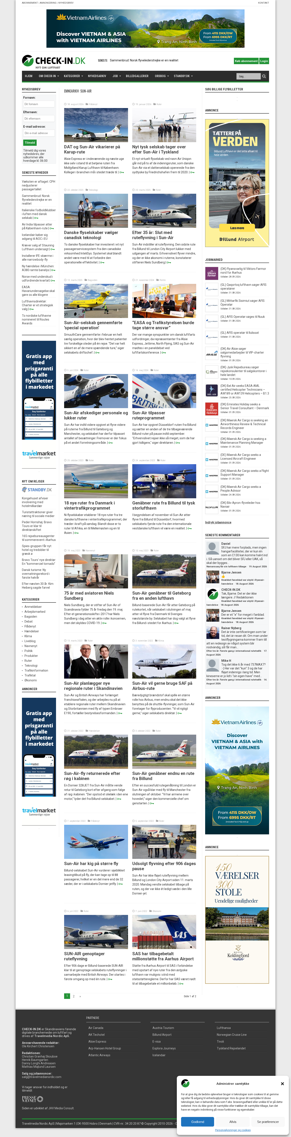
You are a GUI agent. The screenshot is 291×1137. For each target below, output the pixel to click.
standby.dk (182, 76)
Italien (114, 60)
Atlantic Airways (99, 1055)
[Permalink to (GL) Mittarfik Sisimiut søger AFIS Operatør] (211, 311)
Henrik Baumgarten (35, 1060)
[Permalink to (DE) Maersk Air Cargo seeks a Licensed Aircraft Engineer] (211, 465)
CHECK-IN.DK (230, 589)
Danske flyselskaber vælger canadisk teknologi (91, 235)
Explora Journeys (164, 1048)
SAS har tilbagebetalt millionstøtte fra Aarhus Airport (163, 956)
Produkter (31, 655)
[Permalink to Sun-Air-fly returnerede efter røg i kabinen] (96, 767)
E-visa (157, 1041)
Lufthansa (224, 1028)
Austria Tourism (163, 1028)
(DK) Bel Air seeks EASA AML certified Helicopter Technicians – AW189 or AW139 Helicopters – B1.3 (244, 389)
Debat (28, 621)
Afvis (232, 1122)
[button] (282, 1084)
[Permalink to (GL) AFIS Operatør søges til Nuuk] (211, 327)
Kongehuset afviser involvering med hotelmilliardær (35, 502)
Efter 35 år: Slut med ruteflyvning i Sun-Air (153, 235)
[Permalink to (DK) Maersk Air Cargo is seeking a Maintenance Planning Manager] (211, 449)
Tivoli (220, 1041)
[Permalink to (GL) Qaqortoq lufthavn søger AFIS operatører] (211, 295)
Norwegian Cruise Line (232, 1034)
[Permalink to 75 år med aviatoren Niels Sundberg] (96, 587)
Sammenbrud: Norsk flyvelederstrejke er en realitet (37, 199)
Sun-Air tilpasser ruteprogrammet (148, 415)
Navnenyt (90, 550)
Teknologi (93, 190)
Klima (161, 641)
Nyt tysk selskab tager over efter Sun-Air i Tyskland (159, 149)
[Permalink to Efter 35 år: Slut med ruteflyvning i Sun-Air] (164, 226)
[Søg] (264, 76)
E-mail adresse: (34, 126)
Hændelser (94, 731)
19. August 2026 (258, 566)
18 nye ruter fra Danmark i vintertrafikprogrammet (89, 505)
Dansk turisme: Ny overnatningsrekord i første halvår (36, 573)
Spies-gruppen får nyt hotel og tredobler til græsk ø (36, 549)
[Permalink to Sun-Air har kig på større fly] (96, 858)
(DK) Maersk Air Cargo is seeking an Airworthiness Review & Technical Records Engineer (244, 424)
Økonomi (157, 911)
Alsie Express (97, 1041)
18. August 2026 (245, 583)
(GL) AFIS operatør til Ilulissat (239, 332)
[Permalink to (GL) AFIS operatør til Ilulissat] (211, 343)
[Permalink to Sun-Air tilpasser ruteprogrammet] (164, 407)
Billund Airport (162, 1034)
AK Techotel (96, 1034)
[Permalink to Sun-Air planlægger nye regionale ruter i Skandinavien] (96, 677)
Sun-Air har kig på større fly (91, 863)
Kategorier (72, 76)
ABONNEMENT (30, 2)
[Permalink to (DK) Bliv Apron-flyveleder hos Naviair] (211, 513)
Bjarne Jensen (231, 572)
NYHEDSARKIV (97, 76)
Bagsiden (92, 280)
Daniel (225, 543)
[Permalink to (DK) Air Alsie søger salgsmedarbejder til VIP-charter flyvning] (211, 359)
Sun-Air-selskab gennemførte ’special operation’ (93, 325)
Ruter (159, 104)
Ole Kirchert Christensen (38, 1046)
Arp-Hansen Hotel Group (104, 1048)
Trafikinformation (36, 670)
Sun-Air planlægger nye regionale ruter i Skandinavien (93, 686)
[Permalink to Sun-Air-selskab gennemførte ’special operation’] (96, 317)
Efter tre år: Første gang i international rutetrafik (233, 651)
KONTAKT (263, 2)
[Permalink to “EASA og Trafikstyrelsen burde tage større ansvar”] (164, 317)
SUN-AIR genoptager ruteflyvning (84, 956)
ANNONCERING (48, 2)
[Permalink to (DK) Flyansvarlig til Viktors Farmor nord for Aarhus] (211, 279)
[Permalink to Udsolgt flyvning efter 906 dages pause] (164, 858)
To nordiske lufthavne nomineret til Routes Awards (36, 319)
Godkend (197, 1122)
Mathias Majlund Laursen (39, 1066)
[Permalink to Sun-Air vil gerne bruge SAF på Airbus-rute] (164, 677)
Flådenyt (93, 104)
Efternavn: (30, 112)
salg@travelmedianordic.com (41, 1077)
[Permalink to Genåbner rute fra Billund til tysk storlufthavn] (164, 497)
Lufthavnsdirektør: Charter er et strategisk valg (37, 305)
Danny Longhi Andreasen (39, 1063)
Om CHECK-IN (47, 76)
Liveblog (30, 641)
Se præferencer (268, 1122)
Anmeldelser (33, 606)
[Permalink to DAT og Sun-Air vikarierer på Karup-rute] (96, 141)
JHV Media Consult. (61, 1108)
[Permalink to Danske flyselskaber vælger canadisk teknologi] (96, 226)
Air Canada (95, 1028)
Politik (163, 280)
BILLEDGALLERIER (137, 76)
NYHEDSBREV (65, 2)
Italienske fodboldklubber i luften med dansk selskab (39, 214)
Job (115, 76)
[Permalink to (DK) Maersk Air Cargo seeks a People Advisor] (211, 497)
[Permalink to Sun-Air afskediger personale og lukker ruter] (96, 407)
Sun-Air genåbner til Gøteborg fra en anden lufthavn (161, 596)
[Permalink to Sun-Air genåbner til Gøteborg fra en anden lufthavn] (164, 587)
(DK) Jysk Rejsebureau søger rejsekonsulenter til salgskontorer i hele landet (243, 371)
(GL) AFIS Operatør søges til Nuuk (242, 316)
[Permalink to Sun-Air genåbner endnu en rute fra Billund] (164, 767)
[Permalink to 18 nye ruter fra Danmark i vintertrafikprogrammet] (96, 497)
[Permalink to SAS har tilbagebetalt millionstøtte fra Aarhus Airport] (164, 948)
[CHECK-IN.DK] (53, 65)
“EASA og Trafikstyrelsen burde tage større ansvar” (163, 325)
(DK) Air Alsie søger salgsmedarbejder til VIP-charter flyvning (242, 352)
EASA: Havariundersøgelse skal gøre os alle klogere (38, 290)
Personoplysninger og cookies (233, 1130)
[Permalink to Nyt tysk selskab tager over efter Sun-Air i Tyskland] (164, 141)
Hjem (28, 76)
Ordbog (160, 76)
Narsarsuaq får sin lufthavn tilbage (226, 566)
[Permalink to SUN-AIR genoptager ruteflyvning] (96, 948)
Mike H (226, 660)
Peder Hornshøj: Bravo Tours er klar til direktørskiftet (37, 526)
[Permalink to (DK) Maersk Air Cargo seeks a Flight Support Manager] (211, 481)
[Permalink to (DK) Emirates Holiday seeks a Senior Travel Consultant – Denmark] (211, 414)
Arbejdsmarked (34, 611)
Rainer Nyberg (231, 628)
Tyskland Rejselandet (231, 1048)
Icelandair (159, 1055)
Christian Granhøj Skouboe (40, 1056)
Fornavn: (29, 97)
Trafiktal (30, 675)
